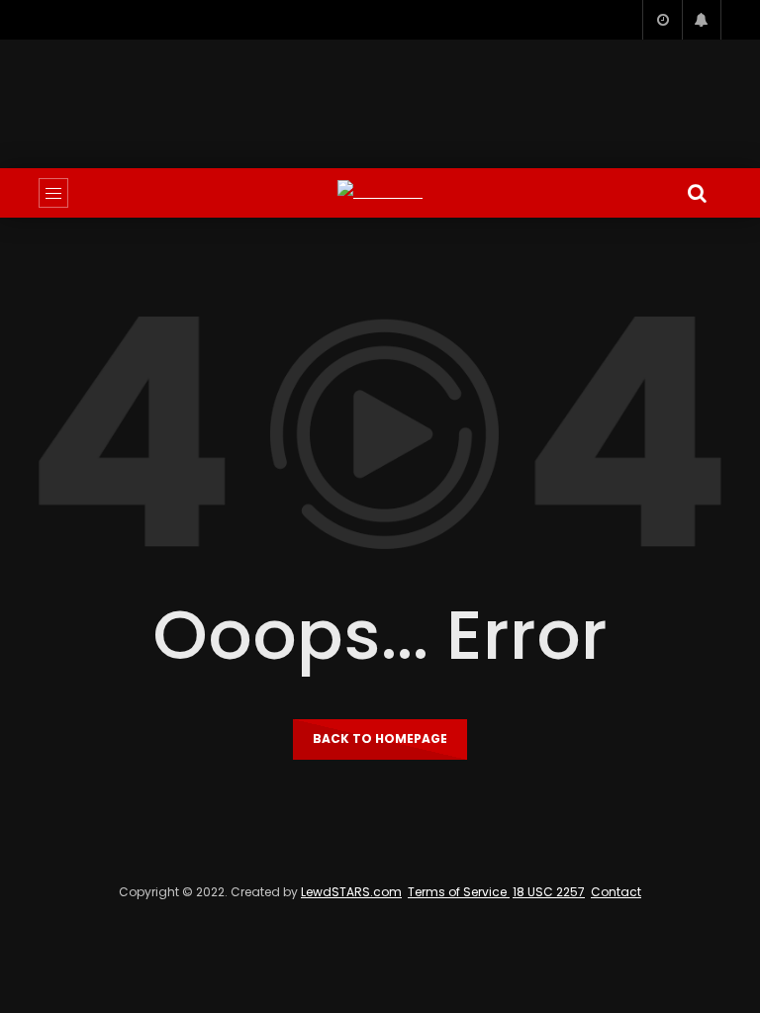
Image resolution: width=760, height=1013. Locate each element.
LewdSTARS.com (351, 891)
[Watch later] (662, 20)
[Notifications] (701, 20)
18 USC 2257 (549, 891)
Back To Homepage (380, 738)
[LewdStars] (380, 192)
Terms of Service (459, 891)
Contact (616, 891)
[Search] (696, 193)
